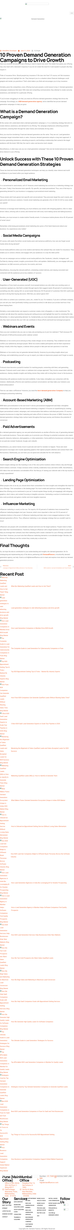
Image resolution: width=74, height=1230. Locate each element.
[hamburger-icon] (72, 13)
